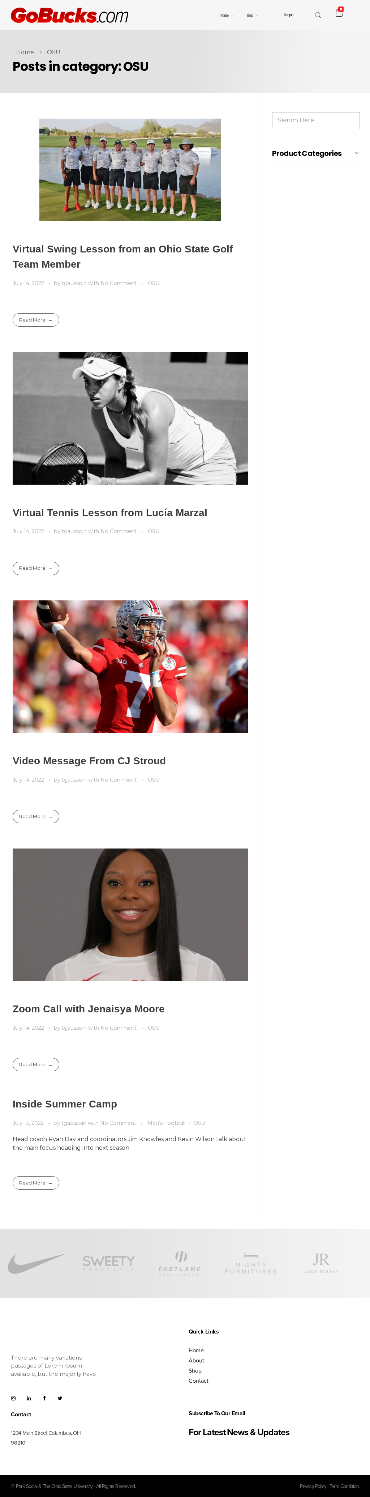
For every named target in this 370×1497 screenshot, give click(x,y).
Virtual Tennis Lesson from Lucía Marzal (110, 512)
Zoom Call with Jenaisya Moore (89, 1009)
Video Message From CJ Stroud (89, 760)
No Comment (118, 283)
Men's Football (166, 1123)
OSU (153, 283)
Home (25, 52)
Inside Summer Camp (65, 1104)
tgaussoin (75, 283)
